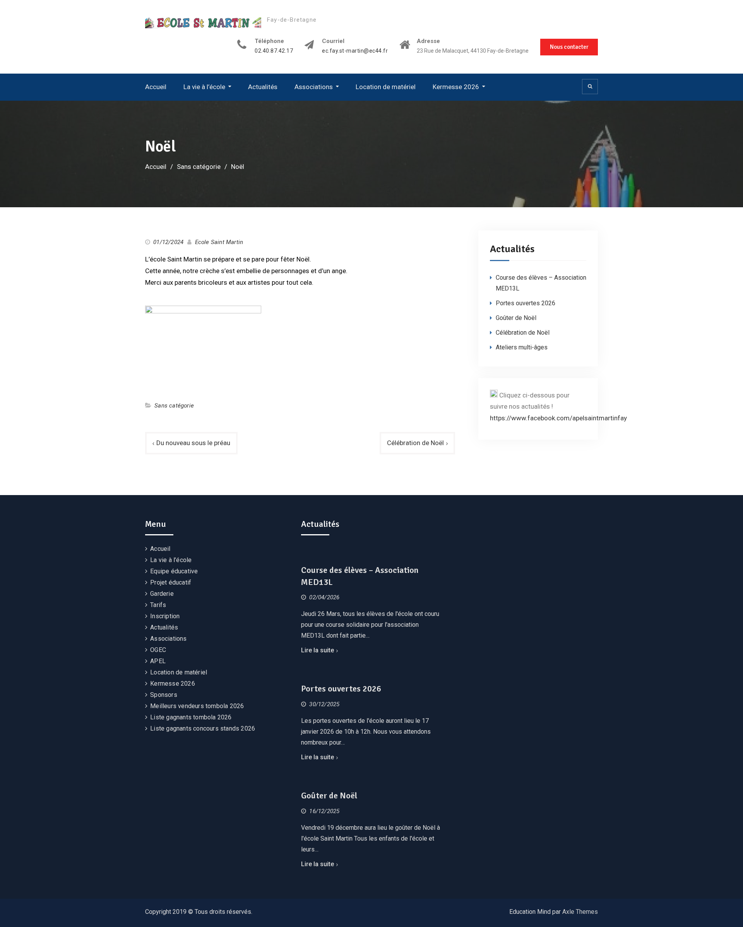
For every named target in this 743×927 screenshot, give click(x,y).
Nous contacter (569, 46)
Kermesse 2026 (456, 87)
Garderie (162, 593)
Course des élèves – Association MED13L (359, 576)
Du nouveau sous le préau (193, 443)
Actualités (262, 87)
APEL (158, 661)
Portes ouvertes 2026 (525, 303)
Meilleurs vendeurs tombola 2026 (197, 706)
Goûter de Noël (516, 318)
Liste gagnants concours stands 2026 (202, 728)
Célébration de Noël (415, 443)
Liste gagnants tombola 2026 (190, 717)
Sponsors (163, 694)
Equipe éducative (174, 571)
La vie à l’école (204, 87)
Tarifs (158, 605)
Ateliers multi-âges (522, 347)
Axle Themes (580, 911)
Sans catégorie (174, 405)
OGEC (158, 650)
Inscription (165, 616)
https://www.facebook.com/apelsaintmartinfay (558, 418)
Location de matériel (386, 87)
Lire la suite (317, 650)
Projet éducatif (170, 582)
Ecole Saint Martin (219, 242)
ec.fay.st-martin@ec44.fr (355, 51)
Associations (313, 87)
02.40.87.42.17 (274, 51)
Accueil (155, 87)
